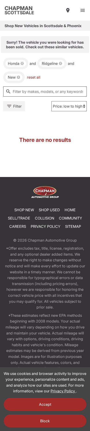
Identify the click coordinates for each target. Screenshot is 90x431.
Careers (17, 226)
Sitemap (73, 226)
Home (70, 210)
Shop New (24, 210)
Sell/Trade (19, 218)
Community (70, 218)
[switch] (82, 10)
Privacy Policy (45, 226)
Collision (44, 218)
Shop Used (49, 210)
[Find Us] (67, 10)
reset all (33, 77)
